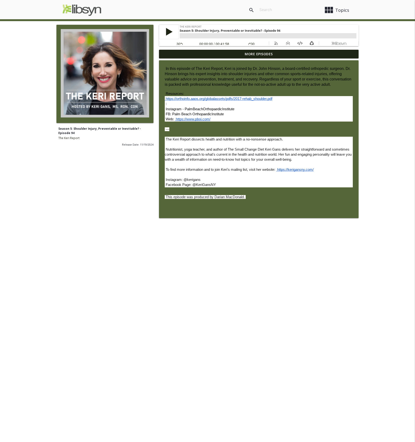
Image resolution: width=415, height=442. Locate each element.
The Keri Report (68, 138)
